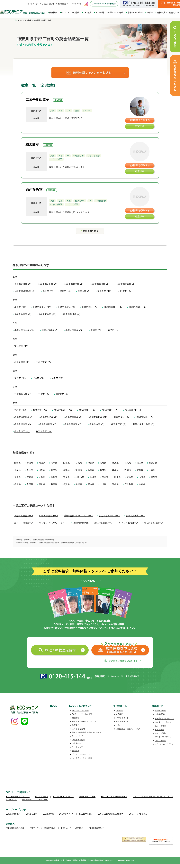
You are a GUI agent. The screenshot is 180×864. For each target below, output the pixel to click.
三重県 (152, 470)
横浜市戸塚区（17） (74, 424)
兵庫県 (54, 477)
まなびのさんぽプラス (164, 744)
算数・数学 (159, 730)
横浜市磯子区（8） (134, 410)
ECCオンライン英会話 (138, 814)
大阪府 (42, 477)
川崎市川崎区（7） (67, 307)
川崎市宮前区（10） (47, 314)
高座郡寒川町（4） (72, 314)
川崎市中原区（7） (23, 314)
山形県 (66, 463)
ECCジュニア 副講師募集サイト (114, 797)
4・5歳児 (100, 12)
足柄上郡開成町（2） (74, 284)
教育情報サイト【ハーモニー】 (70, 4)
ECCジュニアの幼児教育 (82, 714)
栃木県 (115, 463)
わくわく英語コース (153, 523)
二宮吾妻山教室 (37, 99)
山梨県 (42, 470)
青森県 (30, 463)
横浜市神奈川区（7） (24, 417)
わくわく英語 (160, 726)
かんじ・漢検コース (23, 523)
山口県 (142, 477)
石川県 (91, 470)
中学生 (150, 12)
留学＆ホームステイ (87, 797)
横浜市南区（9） (44, 431)
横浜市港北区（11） (98, 417)
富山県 (79, 470)
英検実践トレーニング (164, 719)
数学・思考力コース (135, 515)
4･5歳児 (119, 714)
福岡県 (54, 484)
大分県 (103, 484)
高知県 (42, 484)
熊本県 (91, 484)
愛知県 (140, 470)
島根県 (105, 477)
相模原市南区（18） (75, 330)
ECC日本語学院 (85, 814)
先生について (77, 736)
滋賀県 (17, 477)
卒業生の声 (76, 743)
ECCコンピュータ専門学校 (72, 828)
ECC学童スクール (66, 814)
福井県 (103, 470)
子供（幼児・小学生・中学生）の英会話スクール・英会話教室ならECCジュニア (86, 860)
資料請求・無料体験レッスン (84, 721)
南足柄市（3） (63, 394)
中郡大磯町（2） (22, 362)
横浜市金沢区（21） (49, 417)
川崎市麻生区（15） (42, 307)
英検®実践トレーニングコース (78, 515)
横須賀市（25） (40, 410)
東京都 (30, 470)
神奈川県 (153, 463)
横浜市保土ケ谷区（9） (144, 424)
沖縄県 (142, 484)
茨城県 (103, 463)
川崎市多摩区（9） (138, 307)
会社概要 (75, 751)
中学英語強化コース (48, 515)
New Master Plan (80, 523)
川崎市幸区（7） (90, 307)
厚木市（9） (48, 291)
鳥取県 (93, 477)
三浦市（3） (44, 394)
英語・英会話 (160, 710)
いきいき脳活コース (128, 523)
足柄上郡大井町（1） (48, 284)
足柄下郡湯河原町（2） (25, 291)
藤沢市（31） (57, 378)
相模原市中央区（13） (25, 330)
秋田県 (42, 463)
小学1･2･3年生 (122, 718)
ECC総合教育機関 (13, 814)
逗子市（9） (114, 330)
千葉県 (17, 470)
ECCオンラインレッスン (63, 797)
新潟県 (66, 470)
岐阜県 (115, 470)
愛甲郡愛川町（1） (23, 284)
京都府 (30, 477)
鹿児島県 (128, 484)
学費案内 (75, 725)
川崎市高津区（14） (113, 307)
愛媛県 (30, 484)
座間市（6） (96, 330)
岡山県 (117, 477)
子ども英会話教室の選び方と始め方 (86, 732)
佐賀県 (66, 484)
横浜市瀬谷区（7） (145, 417)
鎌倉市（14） (20, 307)
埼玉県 (140, 463)
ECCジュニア (31, 814)
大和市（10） (20, 410)
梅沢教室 (32, 144)
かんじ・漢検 (160, 733)
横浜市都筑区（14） (23, 424)
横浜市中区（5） (97, 424)
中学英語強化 (160, 714)
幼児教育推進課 (41, 797)
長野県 (54, 470)
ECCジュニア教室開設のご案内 (110, 814)
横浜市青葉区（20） (63, 410)
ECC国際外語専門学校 (15, 828)
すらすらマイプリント (164, 737)
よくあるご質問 (48, 4)
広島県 (130, 477)
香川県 (17, 484)
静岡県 (127, 470)
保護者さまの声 (78, 740)
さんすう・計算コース (109, 515)
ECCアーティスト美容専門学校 (43, 828)
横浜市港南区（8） (74, 417)
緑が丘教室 (34, 189)
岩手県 (54, 463)
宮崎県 (115, 484)
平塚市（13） (39, 378)
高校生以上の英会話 (163, 722)
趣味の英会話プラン (103, 523)
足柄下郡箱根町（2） (100, 284)
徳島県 (154, 477)
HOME (53, 706)
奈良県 (66, 477)
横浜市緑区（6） (22, 431)
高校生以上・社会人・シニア (128, 729)
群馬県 (127, 463)
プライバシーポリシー (81, 754)
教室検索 (53, 12)
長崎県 (79, 484)
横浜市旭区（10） (87, 410)
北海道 (17, 463)
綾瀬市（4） (66, 291)
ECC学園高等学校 (96, 828)
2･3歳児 (119, 710)
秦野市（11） (20, 378)
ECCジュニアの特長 (70, 12)
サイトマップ (33, 4)
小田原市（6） (125, 291)
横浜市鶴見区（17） (48, 424)
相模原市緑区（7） (50, 330)
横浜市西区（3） (119, 424)
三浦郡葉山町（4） (23, 394)
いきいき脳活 (160, 741)
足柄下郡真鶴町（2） (126, 284)
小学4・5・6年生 (135, 12)
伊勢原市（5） (84, 291)
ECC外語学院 (48, 814)
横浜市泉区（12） (110, 410)
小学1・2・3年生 (115, 12)
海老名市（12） (104, 291)
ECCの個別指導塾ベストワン (18, 797)
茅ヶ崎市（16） (21, 346)
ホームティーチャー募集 (82, 758)
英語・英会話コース (23, 515)
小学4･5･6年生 (122, 721)
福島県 (91, 463)
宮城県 (79, 463)
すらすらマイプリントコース (53, 523)
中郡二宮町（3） (44, 362)
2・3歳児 (87, 12)
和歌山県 (80, 477)
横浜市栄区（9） (122, 417)
